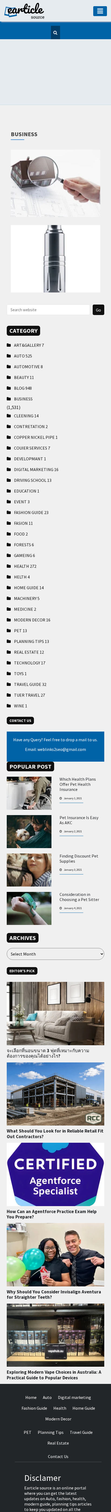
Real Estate (29, 625)
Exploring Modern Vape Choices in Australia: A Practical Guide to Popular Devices (54, 1348)
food (21, 507)
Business (23, 372)
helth (22, 550)
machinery (27, 571)
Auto (23, 329)
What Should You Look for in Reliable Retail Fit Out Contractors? (55, 1106)
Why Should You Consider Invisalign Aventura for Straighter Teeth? (54, 1267)
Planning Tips (31, 614)
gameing (24, 528)
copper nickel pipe (36, 410)
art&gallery (29, 318)
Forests (24, 517)
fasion (23, 496)
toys (20, 646)
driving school (32, 453)
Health (25, 539)
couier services (32, 421)
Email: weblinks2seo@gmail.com (55, 722)
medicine (25, 582)
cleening (26, 389)
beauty (24, 350)
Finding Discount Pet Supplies (79, 832)
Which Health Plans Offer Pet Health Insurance (78, 757)
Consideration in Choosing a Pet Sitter (79, 870)
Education (26, 464)
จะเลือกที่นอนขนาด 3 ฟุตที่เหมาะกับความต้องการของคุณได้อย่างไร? (48, 1026)
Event (22, 475)
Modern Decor (32, 593)
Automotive (28, 339)
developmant (30, 432)
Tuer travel (29, 668)
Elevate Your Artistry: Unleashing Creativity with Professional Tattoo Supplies (55, 208)
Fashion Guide (31, 485)
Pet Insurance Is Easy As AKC (79, 793)
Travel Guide (30, 657)
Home (31, 1370)
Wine (20, 679)
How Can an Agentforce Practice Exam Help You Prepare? (52, 1187)
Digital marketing (36, 442)
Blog (23, 361)
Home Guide (29, 560)
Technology (29, 636)
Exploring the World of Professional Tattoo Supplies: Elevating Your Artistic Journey (55, 133)
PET (20, 603)
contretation (31, 399)
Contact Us (58, 1429)
